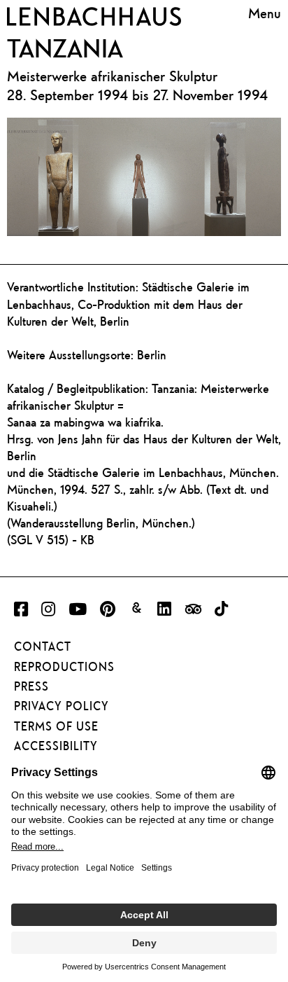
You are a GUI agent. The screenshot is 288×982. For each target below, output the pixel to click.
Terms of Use (56, 726)
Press (31, 686)
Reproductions (64, 667)
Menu (264, 14)
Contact (42, 646)
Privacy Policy (61, 706)
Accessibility (56, 746)
